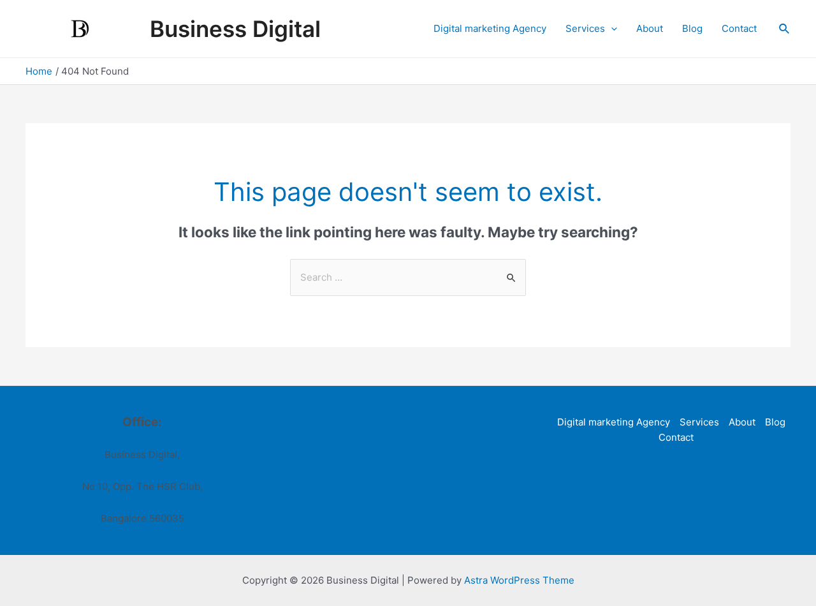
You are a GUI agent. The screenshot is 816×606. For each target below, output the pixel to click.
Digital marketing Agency (489, 28)
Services (585, 28)
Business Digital (235, 28)
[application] (611, 28)
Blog (692, 28)
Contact (739, 28)
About (649, 28)
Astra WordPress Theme (519, 580)
